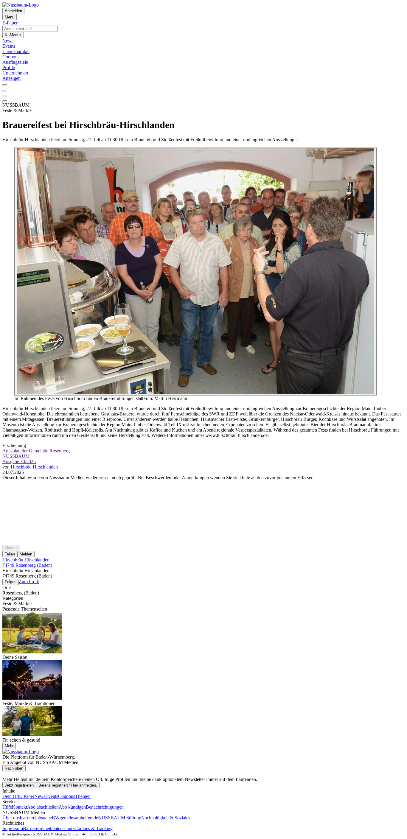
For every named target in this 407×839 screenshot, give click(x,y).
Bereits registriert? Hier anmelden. (67, 785)
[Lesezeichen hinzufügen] (4, 96)
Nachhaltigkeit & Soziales (165, 817)
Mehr (9, 746)
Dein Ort (10, 796)
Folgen (10, 582)
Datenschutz (62, 828)
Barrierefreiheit (37, 828)
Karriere (27, 817)
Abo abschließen (43, 807)
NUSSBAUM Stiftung (119, 817)
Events (51, 796)
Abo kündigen (72, 807)
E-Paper (26, 796)
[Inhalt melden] (4, 101)
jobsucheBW (47, 817)
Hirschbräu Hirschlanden (34, 466)
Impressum (12, 828)
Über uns (11, 817)
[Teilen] (4, 90)
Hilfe (7, 807)
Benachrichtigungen (105, 807)
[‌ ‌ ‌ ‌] (203, 491)
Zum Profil (29, 581)
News (39, 796)
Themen (83, 796)
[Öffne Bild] (195, 271)
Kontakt (19, 807)
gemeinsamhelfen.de (79, 817)
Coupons (66, 796)
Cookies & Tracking (93, 828)
